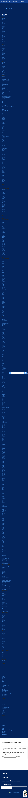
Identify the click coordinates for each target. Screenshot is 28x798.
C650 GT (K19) (3, 213)
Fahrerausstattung (6, 563)
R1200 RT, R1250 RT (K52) (3, 157)
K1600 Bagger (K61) (3, 252)
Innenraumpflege (5, 79)
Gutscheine (4, 708)
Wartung (4, 713)
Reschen (4, 572)
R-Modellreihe (5, 110)
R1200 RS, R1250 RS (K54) (3, 170)
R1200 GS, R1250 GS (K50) (3, 142)
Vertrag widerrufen (6, 787)
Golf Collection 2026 (4, 594)
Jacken (3, 573)
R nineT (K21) (3, 358)
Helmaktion (4, 695)
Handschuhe (4, 579)
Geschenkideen (5, 707)
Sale (3, 674)
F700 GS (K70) (3, 261)
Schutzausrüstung (6, 588)
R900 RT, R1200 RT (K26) (3, 379)
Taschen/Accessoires (6, 586)
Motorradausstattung (8, 106)
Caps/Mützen (5, 582)
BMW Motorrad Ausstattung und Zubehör (4, 327)
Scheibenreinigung (6, 80)
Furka (3, 567)
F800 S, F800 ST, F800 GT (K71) (3, 267)
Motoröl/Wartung (5, 558)
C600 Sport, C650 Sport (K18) (3, 208)
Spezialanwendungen (6, 96)
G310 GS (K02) (3, 191)
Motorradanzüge (5, 566)
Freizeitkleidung (5, 691)
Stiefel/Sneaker (5, 577)
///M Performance (5, 611)
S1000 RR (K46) (3, 175)
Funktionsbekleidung (6, 580)
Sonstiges (4, 704)
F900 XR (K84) (3, 314)
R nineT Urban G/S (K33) (3, 124)
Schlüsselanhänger (6, 581)
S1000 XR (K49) (3, 230)
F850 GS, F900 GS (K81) (3, 296)
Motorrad (4, 105)
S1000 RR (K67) (3, 234)
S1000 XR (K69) (3, 238)
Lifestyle (4, 589)
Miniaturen (4, 559)
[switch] (25, 796)
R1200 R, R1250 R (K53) (3, 164)
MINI (3, 658)
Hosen (3, 575)
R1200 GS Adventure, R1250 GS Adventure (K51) (4, 149)
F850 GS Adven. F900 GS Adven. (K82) (3, 303)
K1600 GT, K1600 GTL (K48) (3, 247)
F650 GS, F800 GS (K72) (3, 275)
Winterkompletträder (6, 104)
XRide (3, 571)
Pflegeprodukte (5, 557)
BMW (3, 591)
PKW (3, 15)
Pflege (3, 85)
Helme (3, 576)
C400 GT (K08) (3, 199)
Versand (22, 795)
